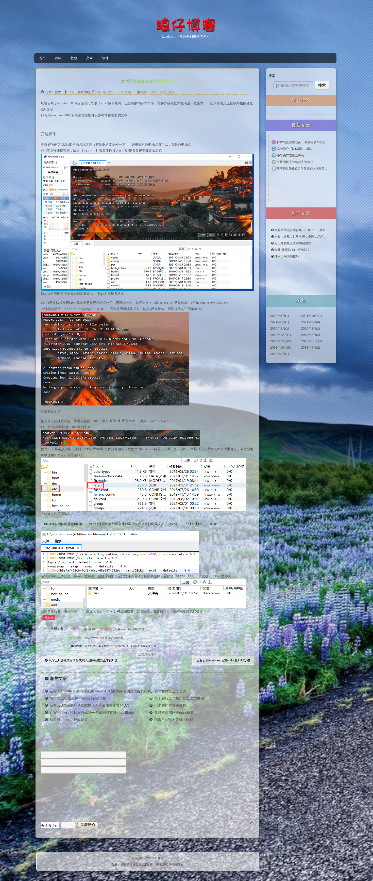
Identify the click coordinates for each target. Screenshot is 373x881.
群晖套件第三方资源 (170, 691)
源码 (58, 58)
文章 (89, 58)
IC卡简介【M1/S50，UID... (295, 149)
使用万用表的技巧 (287, 256)
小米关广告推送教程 (170, 705)
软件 (105, 58)
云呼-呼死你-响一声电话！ (292, 250)
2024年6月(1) (279, 316)
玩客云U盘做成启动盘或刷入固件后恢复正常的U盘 (82, 660)
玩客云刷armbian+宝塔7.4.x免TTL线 (221, 660)
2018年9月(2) (310, 347)
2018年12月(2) (280, 341)
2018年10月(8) (280, 347)
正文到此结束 (147, 654)
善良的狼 (84, 92)
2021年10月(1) (311, 316)
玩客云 (49, 617)
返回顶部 (137, 858)
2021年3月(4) (310, 322)
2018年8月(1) (279, 354)
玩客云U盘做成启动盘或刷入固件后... (302, 168)
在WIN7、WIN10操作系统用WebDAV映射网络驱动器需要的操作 (98, 691)
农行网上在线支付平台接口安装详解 (78, 698)
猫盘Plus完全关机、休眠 (173, 719)
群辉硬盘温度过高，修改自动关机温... (302, 142)
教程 (74, 58)
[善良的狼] (186, 32)
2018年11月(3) (311, 341)
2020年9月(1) (279, 328)
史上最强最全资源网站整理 (293, 243)
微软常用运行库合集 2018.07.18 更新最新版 (304, 230)
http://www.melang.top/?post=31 (104, 637)
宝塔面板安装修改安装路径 (295, 162)
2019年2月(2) (310, 335)
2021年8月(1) (279, 322)
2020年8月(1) (310, 328)
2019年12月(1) (280, 335)
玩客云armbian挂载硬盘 (129, 629)
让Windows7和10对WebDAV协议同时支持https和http (91, 712)
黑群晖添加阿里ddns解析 (174, 712)
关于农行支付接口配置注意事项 (179, 698)
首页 (42, 58)
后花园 (159, 858)
